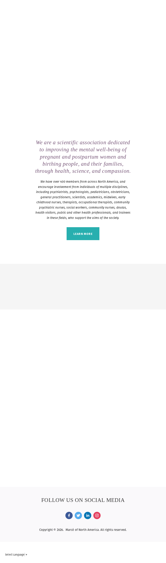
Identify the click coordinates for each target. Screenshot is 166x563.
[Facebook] (69, 515)
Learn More (83, 233)
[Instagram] (97, 515)
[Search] (41, 7)
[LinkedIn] (87, 515)
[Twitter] (78, 515)
